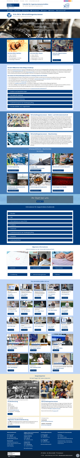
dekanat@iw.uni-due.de (13, 438)
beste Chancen (29, 72)
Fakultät (11, 10)
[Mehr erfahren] (62, 45)
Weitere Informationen (12, 170)
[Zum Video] (13, 287)
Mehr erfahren (56, 60)
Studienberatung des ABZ (13, 426)
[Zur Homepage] (13, 6)
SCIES (9, 413)
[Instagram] (64, 1)
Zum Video (10, 297)
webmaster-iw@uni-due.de (66, 455)
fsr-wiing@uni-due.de (55, 408)
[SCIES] (23, 389)
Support (45, 10)
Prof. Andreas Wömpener (48, 421)
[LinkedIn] (67, 1)
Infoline (44, 453)
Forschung (26, 10)
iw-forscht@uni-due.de (46, 444)
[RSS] (70, 1)
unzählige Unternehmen (20, 83)
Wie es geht (39, 201)
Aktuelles (52, 10)
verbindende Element (17, 70)
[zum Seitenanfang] (77, 455)
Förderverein (61, 10)
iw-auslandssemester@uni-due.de (66, 438)
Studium (18, 10)
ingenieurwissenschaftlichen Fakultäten (43, 78)
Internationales (35, 10)
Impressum (60, 453)
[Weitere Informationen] (17, 159)
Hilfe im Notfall (51, 453)
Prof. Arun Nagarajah (47, 425)
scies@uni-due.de (15, 410)
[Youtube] (69, 1)
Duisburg (23, 81)
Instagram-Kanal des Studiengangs (38, 88)
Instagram (55, 410)
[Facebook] (66, 1)
